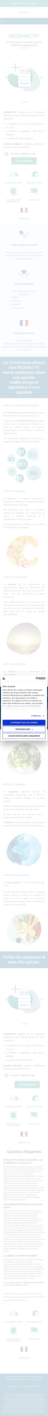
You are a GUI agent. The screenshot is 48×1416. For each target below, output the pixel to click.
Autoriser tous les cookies (24, 722)
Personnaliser (23, 729)
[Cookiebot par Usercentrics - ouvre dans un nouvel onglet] (35, 678)
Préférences (36, 716)
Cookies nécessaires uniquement (24, 736)
